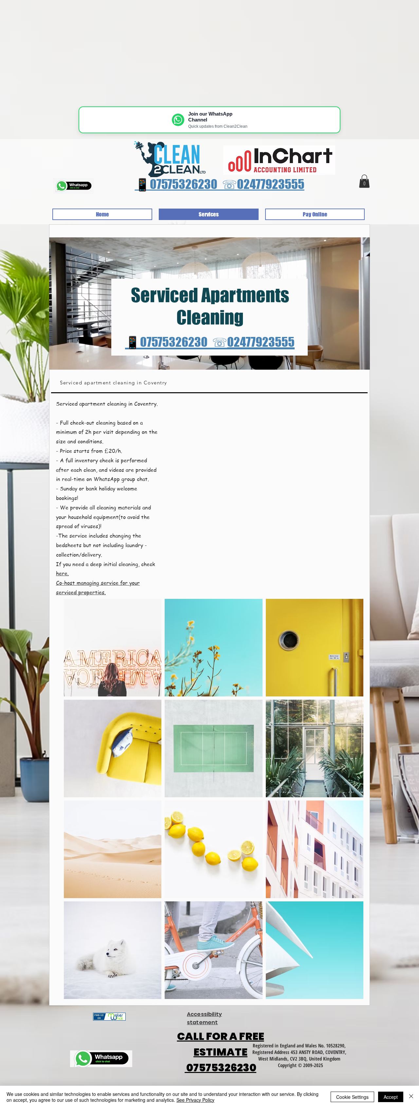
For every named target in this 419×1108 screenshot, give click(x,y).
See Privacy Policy (195, 1100)
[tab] (209, 383)
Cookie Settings (352, 1097)
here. (62, 573)
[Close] (411, 1097)
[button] (364, 181)
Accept (391, 1097)
